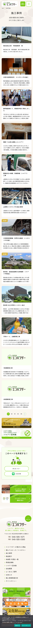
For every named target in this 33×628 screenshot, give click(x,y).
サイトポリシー (26, 625)
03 (14, 414)
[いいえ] (31, 617)
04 (18, 414)
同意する (17, 625)
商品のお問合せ (23, 4)
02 (11, 414)
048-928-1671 (17, 537)
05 (21, 414)
